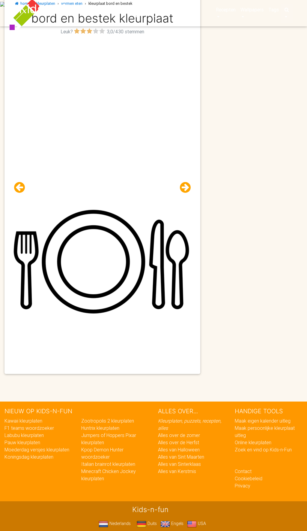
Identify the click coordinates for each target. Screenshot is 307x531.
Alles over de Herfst (178, 442)
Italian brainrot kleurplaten (108, 464)
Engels (176, 523)
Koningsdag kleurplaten (28, 457)
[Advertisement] (102, 78)
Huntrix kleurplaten (100, 428)
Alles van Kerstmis (177, 471)
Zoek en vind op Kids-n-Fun (263, 450)
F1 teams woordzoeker (29, 428)
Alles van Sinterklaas (179, 464)
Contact (243, 471)
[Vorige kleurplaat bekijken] (22, 187)
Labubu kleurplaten (24, 435)
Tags (273, 10)
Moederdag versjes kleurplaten (36, 450)
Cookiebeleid (248, 478)
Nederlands (119, 523)
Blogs (123, 10)
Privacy (242, 486)
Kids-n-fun (49, 9)
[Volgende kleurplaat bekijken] (183, 187)
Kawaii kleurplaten (23, 421)
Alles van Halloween (179, 450)
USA (201, 523)
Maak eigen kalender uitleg (263, 421)
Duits (151, 523)
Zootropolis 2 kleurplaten (107, 421)
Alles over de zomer (179, 435)
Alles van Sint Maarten (181, 457)
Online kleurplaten (253, 442)
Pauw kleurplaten (22, 442)
